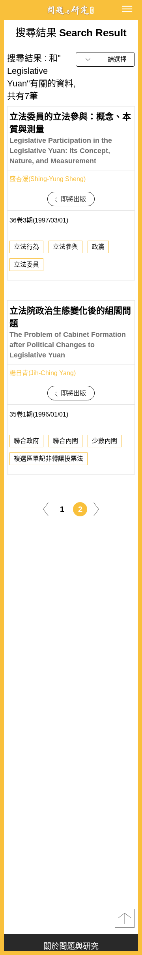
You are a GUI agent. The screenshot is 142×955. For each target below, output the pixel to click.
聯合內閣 (65, 440)
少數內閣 (104, 440)
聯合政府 (26, 440)
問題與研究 (71, 10)
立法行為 (26, 246)
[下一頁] (96, 508)
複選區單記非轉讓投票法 (48, 458)
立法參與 (65, 246)
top (125, 918)
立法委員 (26, 264)
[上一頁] (46, 508)
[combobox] (105, 59)
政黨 (98, 246)
